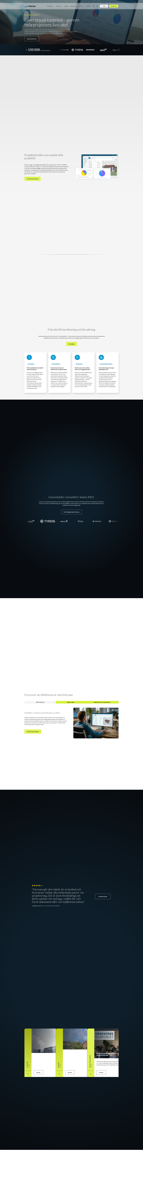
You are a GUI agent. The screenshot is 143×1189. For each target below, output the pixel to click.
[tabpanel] (71, 722)
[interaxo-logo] (30, 5)
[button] (93, 6)
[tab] (40, 702)
